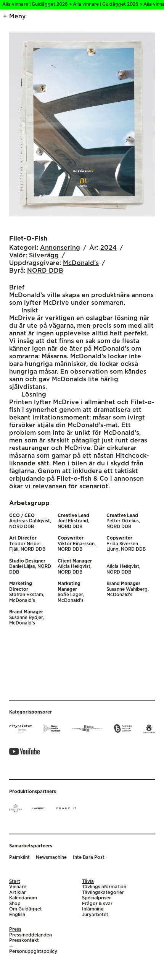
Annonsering (60, 248)
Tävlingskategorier (103, 893)
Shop (15, 904)
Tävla (88, 881)
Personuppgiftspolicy (33, 951)
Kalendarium (23, 898)
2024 (108, 248)
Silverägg (44, 255)
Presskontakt (24, 940)
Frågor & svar (97, 904)
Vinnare (17, 887)
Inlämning (93, 909)
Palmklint (19, 857)
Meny (17, 16)
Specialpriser (96, 898)
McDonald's (81, 263)
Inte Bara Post (89, 857)
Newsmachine (51, 857)
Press (15, 929)
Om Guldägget (25, 909)
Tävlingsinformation (104, 887)
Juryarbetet (95, 915)
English (17, 915)
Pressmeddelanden (30, 935)
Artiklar (17, 893)
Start (14, 881)
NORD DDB (45, 271)
